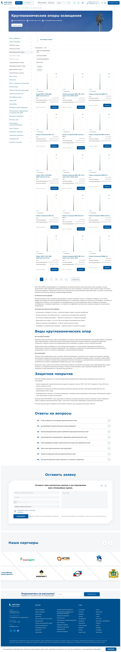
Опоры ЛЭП (12, 100)
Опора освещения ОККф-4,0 (98, 175)
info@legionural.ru (93, 3)
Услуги (97, 609)
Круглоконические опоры (16, 52)
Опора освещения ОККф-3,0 (98, 94)
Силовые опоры (14, 59)
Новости (98, 614)
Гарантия (98, 623)
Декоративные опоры (15, 69)
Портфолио (82, 621)
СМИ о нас (98, 618)
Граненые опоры (14, 45)
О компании (82, 609)
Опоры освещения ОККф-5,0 (98, 256)
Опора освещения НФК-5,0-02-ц (99, 134)
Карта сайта (99, 632)
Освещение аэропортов (16, 135)
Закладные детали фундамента (18, 107)
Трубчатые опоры (14, 48)
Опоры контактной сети (16, 93)
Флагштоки (12, 79)
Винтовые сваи (13, 119)
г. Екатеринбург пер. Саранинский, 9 (18, 617)
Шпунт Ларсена (13, 128)
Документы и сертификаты (103, 621)
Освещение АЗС (14, 138)
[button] (105, 543)
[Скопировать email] (87, 3)
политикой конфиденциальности (97, 516)
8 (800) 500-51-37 (93, 2)
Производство (82, 618)
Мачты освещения (14, 38)
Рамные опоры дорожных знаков (19, 90)
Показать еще (75, 279)
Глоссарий (98, 630)
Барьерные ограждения (16, 116)
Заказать (54, 107)
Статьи (97, 616)
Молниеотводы (13, 86)
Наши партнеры (83, 625)
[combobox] (15, 502)
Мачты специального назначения (19, 83)
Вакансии (81, 627)
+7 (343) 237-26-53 (14, 612)
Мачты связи (13, 76)
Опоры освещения (14, 41)
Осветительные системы (16, 73)
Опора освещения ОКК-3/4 (45, 134)
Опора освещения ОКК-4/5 (45, 215)
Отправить (21, 516)
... (51, 279)
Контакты (81, 611)
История (81, 616)
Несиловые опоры (14, 55)
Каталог (52, 2)
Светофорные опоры (15, 97)
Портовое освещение (15, 142)
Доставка (98, 627)
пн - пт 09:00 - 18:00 (14, 621)
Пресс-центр (99, 611)
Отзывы (80, 630)
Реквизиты (81, 614)
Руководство (82, 623)
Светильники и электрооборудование (15, 124)
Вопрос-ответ (82, 632)
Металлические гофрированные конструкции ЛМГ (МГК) (18, 111)
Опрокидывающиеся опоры (17, 66)
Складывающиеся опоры (16, 62)
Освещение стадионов (16, 131)
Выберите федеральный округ (23, 506)
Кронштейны (13, 104)
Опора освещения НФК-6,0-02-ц (99, 215)
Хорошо (111, 649)
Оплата (98, 625)
